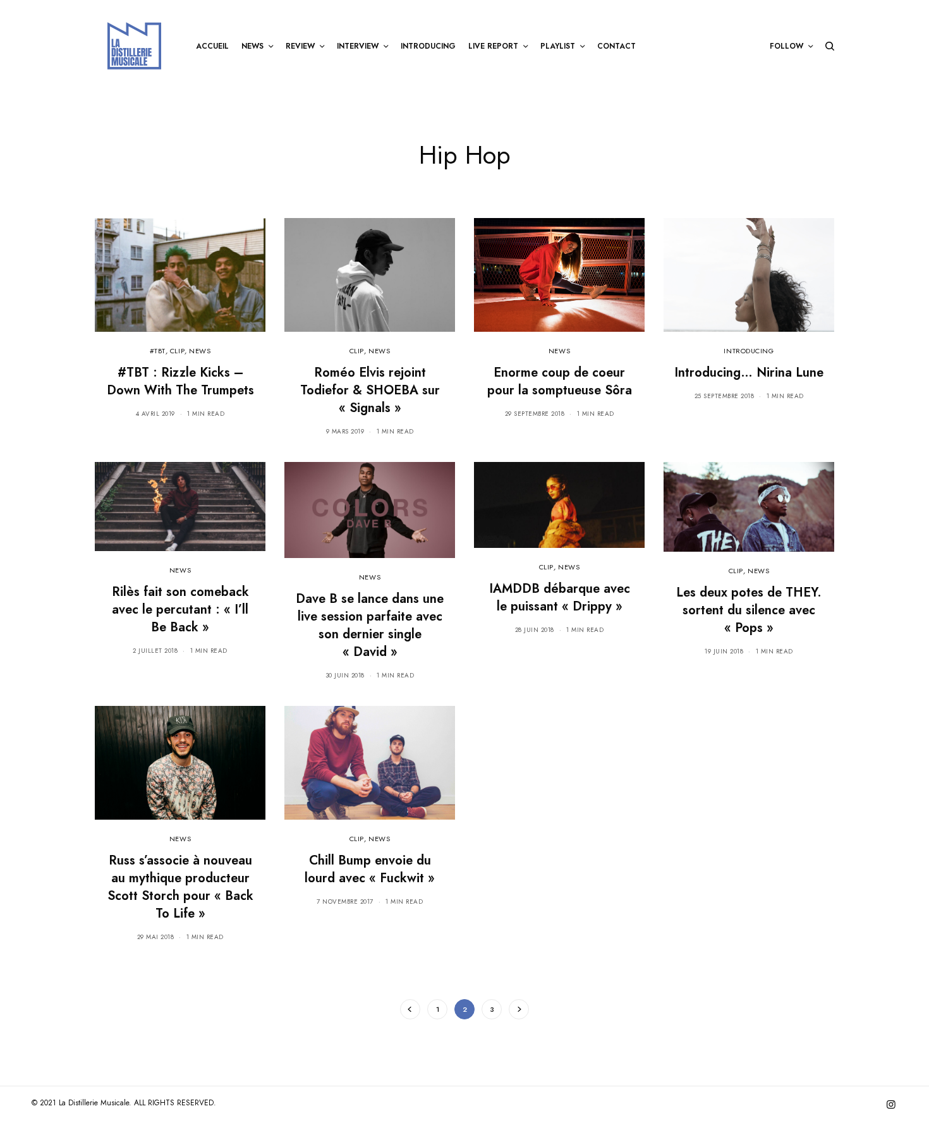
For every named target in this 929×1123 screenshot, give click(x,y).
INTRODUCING (749, 351)
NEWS (199, 351)
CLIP (177, 351)
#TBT (158, 351)
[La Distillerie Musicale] (134, 45)
